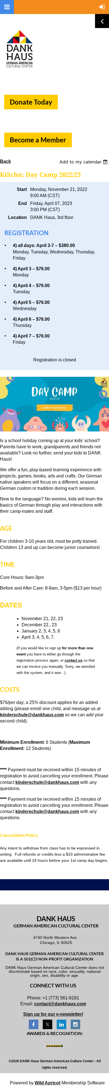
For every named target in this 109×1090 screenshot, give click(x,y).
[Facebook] (33, 1024)
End (22, 203)
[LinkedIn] (61, 1024)
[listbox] (84, 161)
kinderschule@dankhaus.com (32, 714)
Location (17, 217)
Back (5, 161)
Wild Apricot (47, 1082)
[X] (47, 1024)
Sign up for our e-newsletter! (53, 1014)
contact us (73, 660)
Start (22, 189)
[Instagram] (75, 1024)
